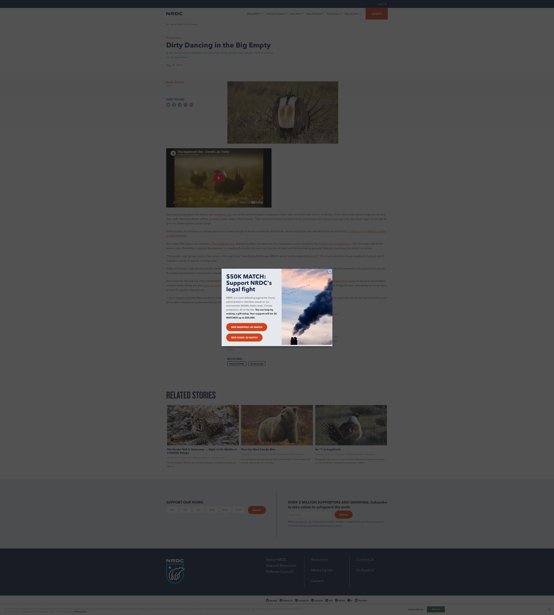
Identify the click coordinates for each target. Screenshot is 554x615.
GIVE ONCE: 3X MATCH (244, 337)
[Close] (330, 271)
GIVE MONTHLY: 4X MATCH (246, 327)
